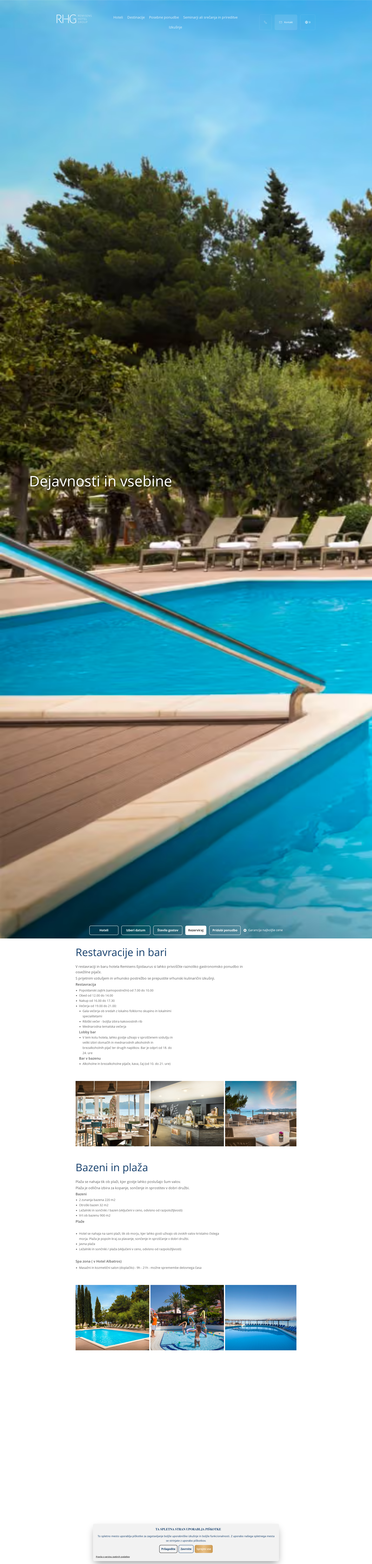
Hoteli (118, 17)
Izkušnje (175, 27)
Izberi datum (135, 930)
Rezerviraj (195, 930)
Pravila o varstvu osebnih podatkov (113, 1556)
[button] (112, 1113)
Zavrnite (186, 1549)
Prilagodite (168, 1549)
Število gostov (167, 930)
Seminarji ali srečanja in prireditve (210, 17)
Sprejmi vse (203, 1549)
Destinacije (136, 17)
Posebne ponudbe (164, 17)
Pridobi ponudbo (224, 930)
